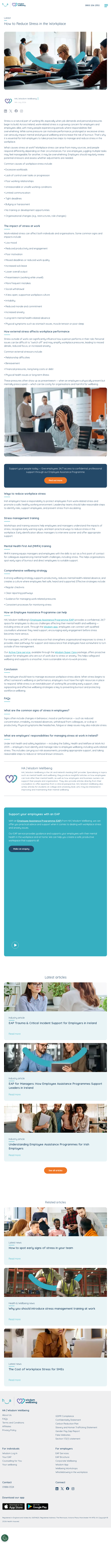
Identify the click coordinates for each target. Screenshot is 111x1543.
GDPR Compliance (65, 1416)
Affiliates (6, 1426)
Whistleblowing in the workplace (72, 1472)
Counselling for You (12, 1460)
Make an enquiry (21, 849)
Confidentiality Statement (68, 1419)
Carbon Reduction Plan (67, 1423)
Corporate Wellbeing (66, 1460)
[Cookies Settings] (4, 1538)
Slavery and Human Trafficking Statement (76, 1427)
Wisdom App (62, 1464)
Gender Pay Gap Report (68, 1431)
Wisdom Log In (9, 1453)
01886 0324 (8, 1487)
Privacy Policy (9, 1430)
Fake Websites (63, 1435)
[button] (55, 905)
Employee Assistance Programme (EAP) (52, 619)
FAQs (5, 1418)
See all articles (55, 1170)
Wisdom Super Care (66, 652)
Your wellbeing (9, 1464)
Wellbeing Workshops (67, 1468)
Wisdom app (51, 626)
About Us (7, 1415)
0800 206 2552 (92, 5)
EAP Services (62, 1453)
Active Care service (19, 652)
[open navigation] (106, 5)
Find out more (55, 480)
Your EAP (6, 1457)
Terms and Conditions (13, 1422)
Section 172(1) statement (68, 1438)
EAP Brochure (62, 1457)
